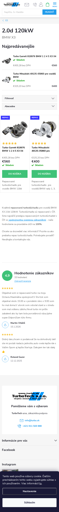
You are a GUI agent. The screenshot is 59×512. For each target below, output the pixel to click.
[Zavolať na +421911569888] (35, 4)
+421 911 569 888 (32, 426)
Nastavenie (29, 491)
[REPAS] (15, 129)
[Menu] (54, 4)
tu (40, 483)
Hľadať (49, 12)
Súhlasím (29, 502)
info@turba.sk (32, 420)
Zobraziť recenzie (22, 281)
